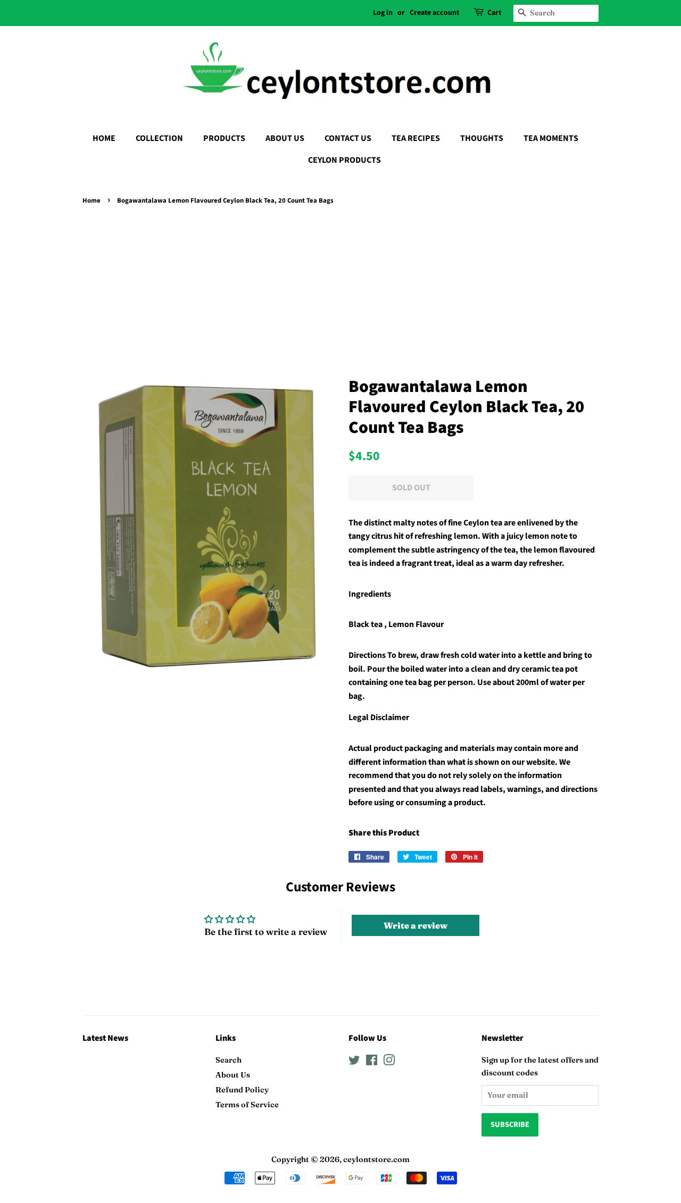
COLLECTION (159, 138)
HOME (104, 138)
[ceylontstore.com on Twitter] (354, 1062)
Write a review (415, 925)
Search (228, 1060)
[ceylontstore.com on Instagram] (389, 1062)
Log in (383, 12)
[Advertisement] (340, 287)
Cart (494, 12)
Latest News (105, 1038)
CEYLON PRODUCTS (344, 160)
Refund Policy (242, 1090)
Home (91, 200)
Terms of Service (247, 1104)
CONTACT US (348, 138)
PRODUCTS (224, 138)
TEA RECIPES (416, 138)
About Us (232, 1075)
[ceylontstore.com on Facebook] (372, 1062)
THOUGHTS (481, 138)
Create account (434, 12)
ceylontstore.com (376, 1159)
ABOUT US (284, 138)
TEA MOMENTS (551, 138)
